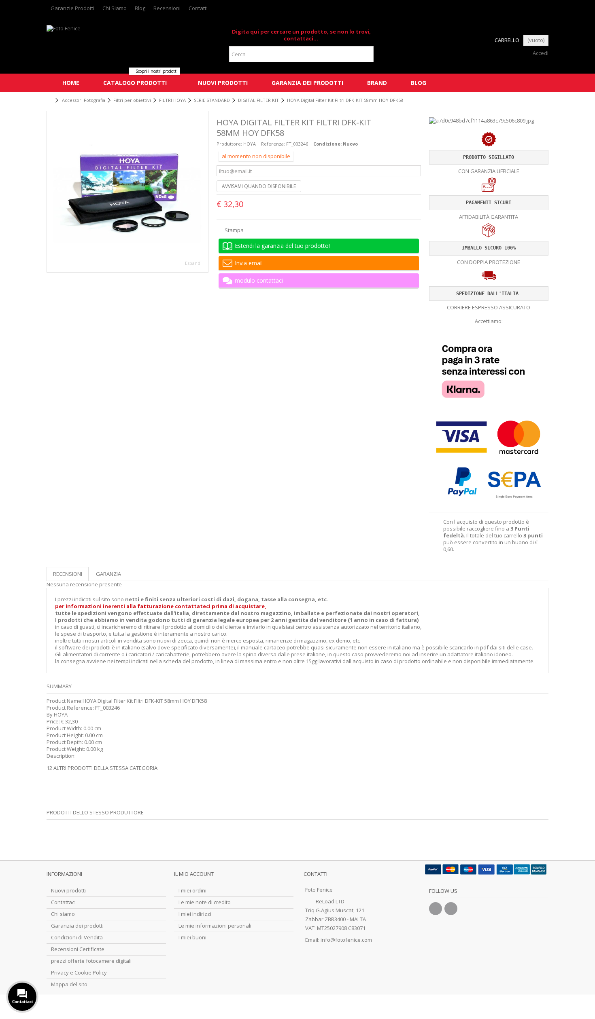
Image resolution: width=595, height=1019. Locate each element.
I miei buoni (192, 937)
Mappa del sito (69, 984)
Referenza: (273, 144)
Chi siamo (63, 914)
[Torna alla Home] (49, 100)
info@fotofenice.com (346, 939)
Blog (140, 8)
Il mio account (194, 873)
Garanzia (108, 573)
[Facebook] (435, 908)
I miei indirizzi (194, 914)
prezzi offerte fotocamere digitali (91, 961)
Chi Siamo (114, 8)
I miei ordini (192, 890)
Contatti (198, 8)
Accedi (539, 53)
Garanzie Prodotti (72, 8)
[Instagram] (450, 908)
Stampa (233, 230)
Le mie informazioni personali (214, 925)
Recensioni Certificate (77, 949)
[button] (134, 83)
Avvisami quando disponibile (259, 186)
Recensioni (167, 8)
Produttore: (229, 144)
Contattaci (63, 902)
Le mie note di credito (204, 902)
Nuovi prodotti (68, 890)
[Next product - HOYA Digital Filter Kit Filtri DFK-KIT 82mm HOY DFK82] (545, 99)
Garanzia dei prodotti (77, 925)
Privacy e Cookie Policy (79, 972)
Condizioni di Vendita (77, 937)
